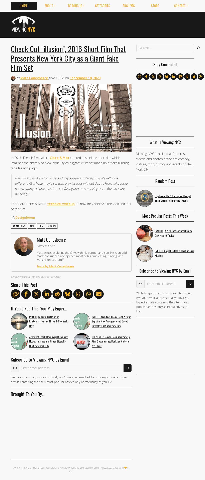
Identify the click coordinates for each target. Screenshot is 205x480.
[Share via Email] (99, 295)
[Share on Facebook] (26, 295)
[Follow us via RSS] (201, 76)
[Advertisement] (121, 24)
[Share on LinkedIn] (47, 295)
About (49, 5)
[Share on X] (36, 295)
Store (155, 5)
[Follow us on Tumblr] (187, 76)
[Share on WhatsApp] (88, 295)
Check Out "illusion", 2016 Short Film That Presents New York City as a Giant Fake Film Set (68, 58)
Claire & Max (59, 158)
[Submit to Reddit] (57, 295)
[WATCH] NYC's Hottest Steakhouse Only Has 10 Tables (173, 233)
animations (19, 226)
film (40, 226)
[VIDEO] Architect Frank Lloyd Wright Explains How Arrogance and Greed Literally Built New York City (111, 321)
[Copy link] (15, 294)
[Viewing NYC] (24, 24)
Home (23, 5)
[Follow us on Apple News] (194, 76)
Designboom (25, 217)
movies (52, 226)
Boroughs (75, 5)
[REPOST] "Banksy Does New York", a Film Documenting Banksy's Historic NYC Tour (111, 341)
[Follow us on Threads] (160, 76)
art (32, 226)
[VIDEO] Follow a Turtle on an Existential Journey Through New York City (48, 321)
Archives (129, 5)
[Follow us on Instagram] (139, 76)
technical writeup (61, 204)
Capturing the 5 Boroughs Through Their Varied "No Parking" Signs (173, 198)
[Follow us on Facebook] (146, 76)
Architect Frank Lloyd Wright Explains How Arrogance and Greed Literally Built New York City (48, 341)
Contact (180, 5)
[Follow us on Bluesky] (167, 76)
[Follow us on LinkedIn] (173, 76)
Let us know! (53, 276)
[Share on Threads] (78, 295)
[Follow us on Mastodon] (180, 76)
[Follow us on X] (153, 76)
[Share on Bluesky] (67, 295)
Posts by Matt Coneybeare (55, 266)
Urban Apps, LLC (102, 467)
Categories (102, 5)
